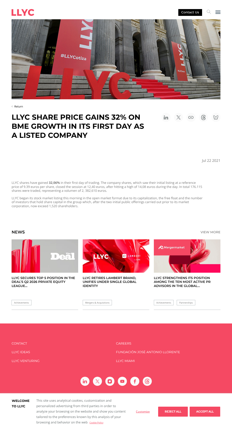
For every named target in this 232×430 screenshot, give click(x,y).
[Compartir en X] (178, 117)
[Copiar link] (191, 117)
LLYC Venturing (25, 361)
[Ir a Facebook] (134, 381)
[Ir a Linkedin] (84, 381)
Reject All (173, 411)
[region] (116, 411)
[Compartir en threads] (203, 117)
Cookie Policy (96, 422)
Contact (19, 343)
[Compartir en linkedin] (166, 117)
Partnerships (186, 302)
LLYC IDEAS (21, 352)
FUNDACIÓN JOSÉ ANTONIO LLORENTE (148, 352)
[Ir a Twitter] (97, 381)
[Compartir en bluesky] (215, 117)
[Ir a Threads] (147, 381)
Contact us (190, 12)
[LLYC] (23, 12)
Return (18, 106)
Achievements (21, 302)
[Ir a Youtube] (122, 381)
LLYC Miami (125, 361)
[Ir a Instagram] (109, 381)
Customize (143, 411)
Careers (123, 343)
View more (210, 232)
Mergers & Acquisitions (97, 302)
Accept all (205, 411)
